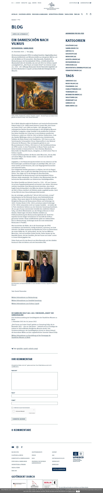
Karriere (34, 2)
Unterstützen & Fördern (56, 14)
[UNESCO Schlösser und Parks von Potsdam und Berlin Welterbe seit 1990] (78, 457)
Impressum (55, 464)
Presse (39, 2)
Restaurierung (17, 48)
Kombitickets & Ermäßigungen (20, 458)
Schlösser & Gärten (25, 14)
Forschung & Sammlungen (40, 14)
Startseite (14, 19)
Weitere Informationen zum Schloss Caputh (25, 303)
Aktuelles (14, 14)
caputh (25, 348)
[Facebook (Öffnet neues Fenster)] (22, 447)
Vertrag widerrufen (59, 469)
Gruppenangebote (37, 452)
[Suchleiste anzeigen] (82, 14)
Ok (78, 491)
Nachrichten (15, 452)
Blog (29, 2)
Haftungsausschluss (58, 458)
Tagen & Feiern (69, 14)
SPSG (31, 52)
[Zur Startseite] (51, 6)
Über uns (77, 14)
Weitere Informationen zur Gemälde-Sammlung (26, 300)
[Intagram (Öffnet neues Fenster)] (17, 447)
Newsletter (24, 2)
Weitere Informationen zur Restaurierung (24, 297)
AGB (53, 455)
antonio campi (33, 348)
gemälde (20, 348)
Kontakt (18, 2)
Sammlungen (28, 48)
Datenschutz (55, 461)
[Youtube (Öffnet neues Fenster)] (13, 447)
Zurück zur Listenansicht (20, 34)
